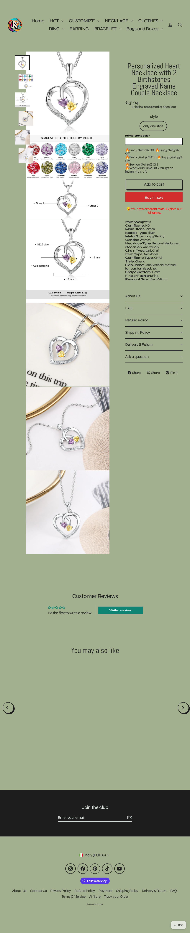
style (154, 116)
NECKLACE (117, 21)
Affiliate (94, 896)
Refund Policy (136, 320)
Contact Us (38, 891)
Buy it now (154, 197)
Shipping (137, 107)
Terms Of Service (74, 896)
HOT (55, 21)
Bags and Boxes (143, 29)
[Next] (183, 707)
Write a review (120, 610)
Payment (105, 891)
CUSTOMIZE (82, 21)
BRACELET (105, 29)
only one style (153, 126)
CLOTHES (148, 21)
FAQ (128, 308)
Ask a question (137, 356)
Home (38, 21)
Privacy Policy (60, 891)
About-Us (19, 891)
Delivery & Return (139, 344)
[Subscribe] (129, 818)
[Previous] (8, 707)
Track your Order (116, 896)
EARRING (79, 29)
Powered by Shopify (95, 904)
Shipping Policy (137, 332)
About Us (132, 296)
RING (54, 29)
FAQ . (174, 891)
